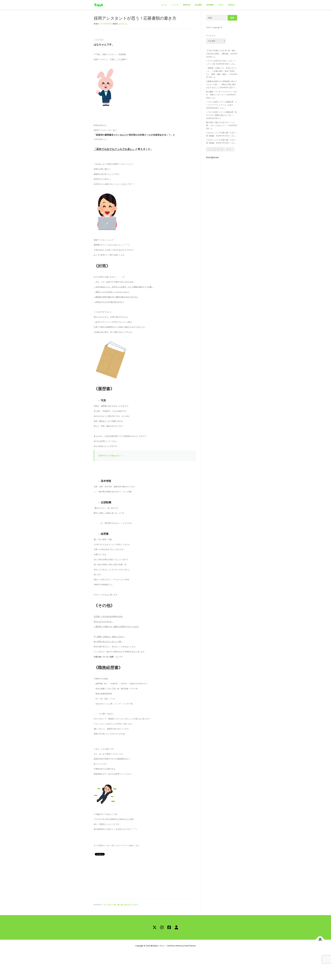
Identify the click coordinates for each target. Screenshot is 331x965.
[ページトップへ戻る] (320, 939)
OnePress (171, 945)
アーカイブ (210, 35)
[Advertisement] (145, 877)
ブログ (220, 5)
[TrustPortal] (176, 927)
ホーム (164, 5)
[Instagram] (162, 927)
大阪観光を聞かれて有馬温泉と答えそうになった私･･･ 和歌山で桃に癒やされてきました (221, 84)
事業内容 (186, 5)
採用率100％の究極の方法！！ (110, 455)
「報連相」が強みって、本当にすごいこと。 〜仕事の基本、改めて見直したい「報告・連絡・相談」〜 (221, 71)
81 (228, 149)
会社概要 (198, 5)
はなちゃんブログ (131, 904)
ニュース (175, 5)
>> (232, 149)
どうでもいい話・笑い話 (113, 904)
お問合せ (231, 5)
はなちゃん (123, 24)
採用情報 (210, 5)
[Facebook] (169, 927)
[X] (155, 927)
